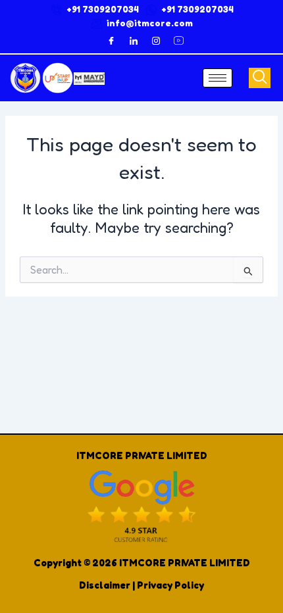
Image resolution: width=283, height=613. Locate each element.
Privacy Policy (170, 585)
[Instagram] (156, 41)
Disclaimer (104, 585)
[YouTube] (178, 41)
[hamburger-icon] (217, 77)
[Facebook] (111, 41)
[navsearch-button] (259, 78)
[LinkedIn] (133, 41)
